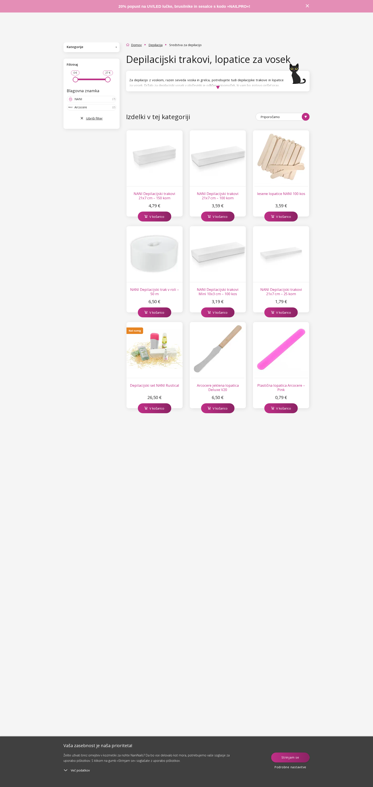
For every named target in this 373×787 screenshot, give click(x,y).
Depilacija (156, 45)
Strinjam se (290, 757)
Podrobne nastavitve (290, 767)
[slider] (75, 79)
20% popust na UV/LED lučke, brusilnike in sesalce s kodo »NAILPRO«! (185, 6)
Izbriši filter (94, 118)
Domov (136, 45)
